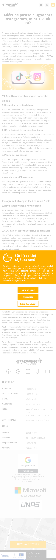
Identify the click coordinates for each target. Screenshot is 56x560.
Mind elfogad (28, 289)
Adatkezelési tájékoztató (14, 280)
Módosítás (28, 297)
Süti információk (28, 304)
